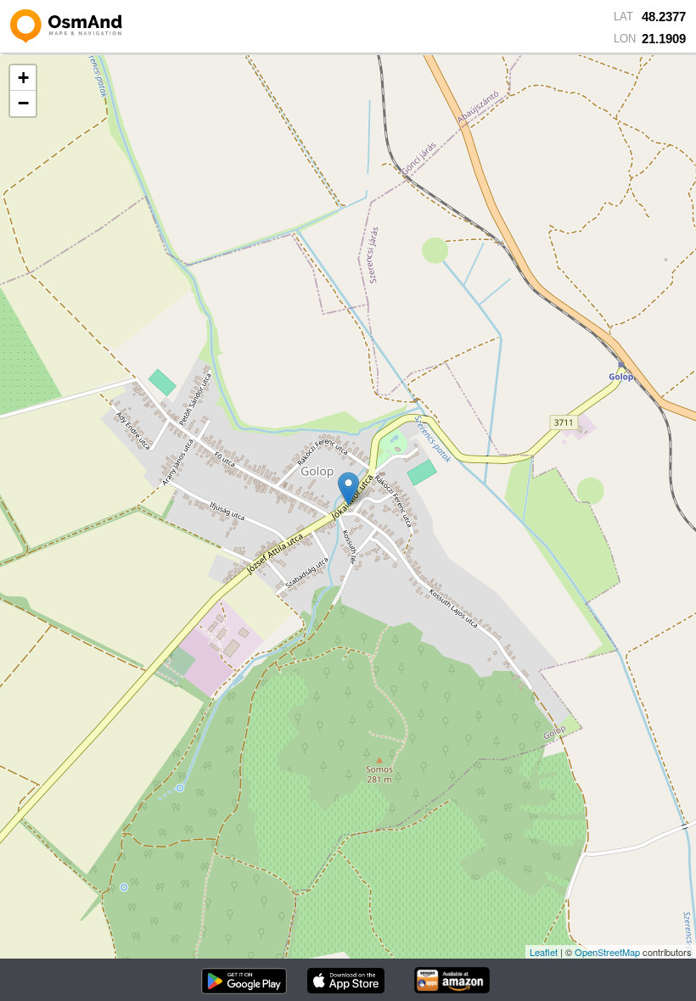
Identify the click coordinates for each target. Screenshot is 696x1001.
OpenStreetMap (607, 952)
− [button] (23, 103)
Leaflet (544, 952)
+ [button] (23, 77)
